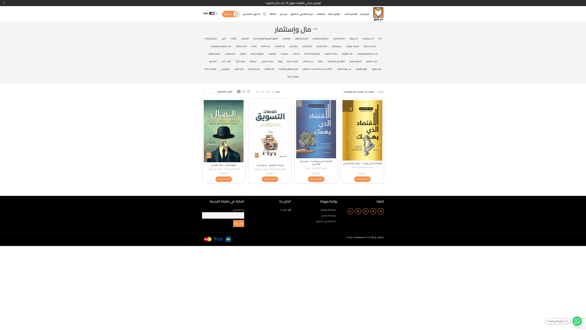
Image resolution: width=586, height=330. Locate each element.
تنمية (354, 167)
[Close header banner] (4, 3)
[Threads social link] (358, 211)
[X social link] (373, 211)
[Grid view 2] (248, 92)
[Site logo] (378, 14)
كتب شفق (258, 169)
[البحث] (265, 14)
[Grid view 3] (243, 92)
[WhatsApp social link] (350, 211)
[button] (362, 179)
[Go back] (315, 29)
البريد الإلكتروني (238, 210)
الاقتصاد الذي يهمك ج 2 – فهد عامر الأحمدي (316, 162)
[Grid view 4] (238, 92)
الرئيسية (380, 91)
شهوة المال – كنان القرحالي (223, 165)
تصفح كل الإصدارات (365, 167)
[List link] (316, 209)
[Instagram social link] (366, 211)
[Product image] (270, 131)
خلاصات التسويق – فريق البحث (270, 165)
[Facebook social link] (381, 211)
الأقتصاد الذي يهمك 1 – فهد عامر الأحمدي (362, 163)
